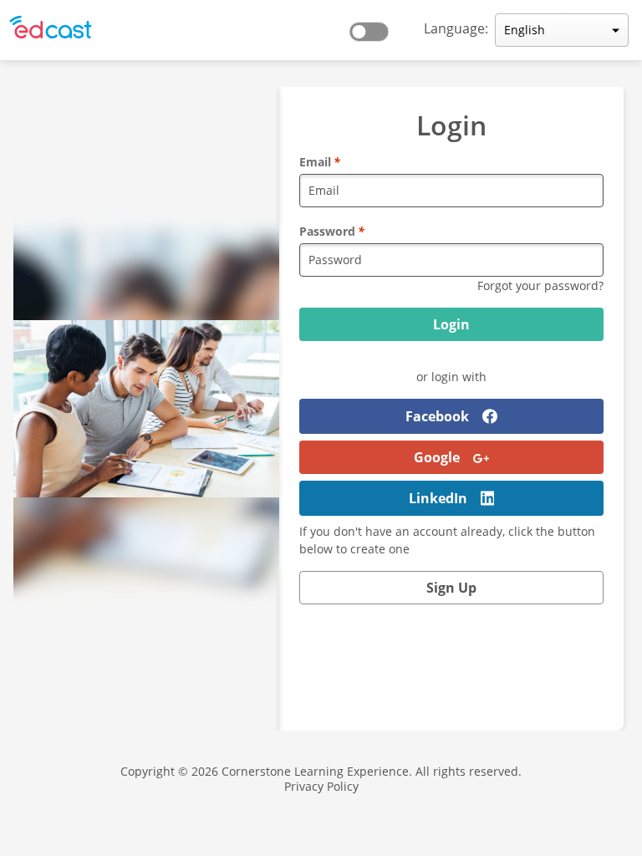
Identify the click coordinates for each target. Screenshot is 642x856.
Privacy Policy (321, 786)
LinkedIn (438, 498)
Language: (456, 28)
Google (437, 457)
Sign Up (451, 587)
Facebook (437, 416)
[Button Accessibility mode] (374, 27)
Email (319, 162)
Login (451, 324)
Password (331, 231)
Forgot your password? (540, 285)
